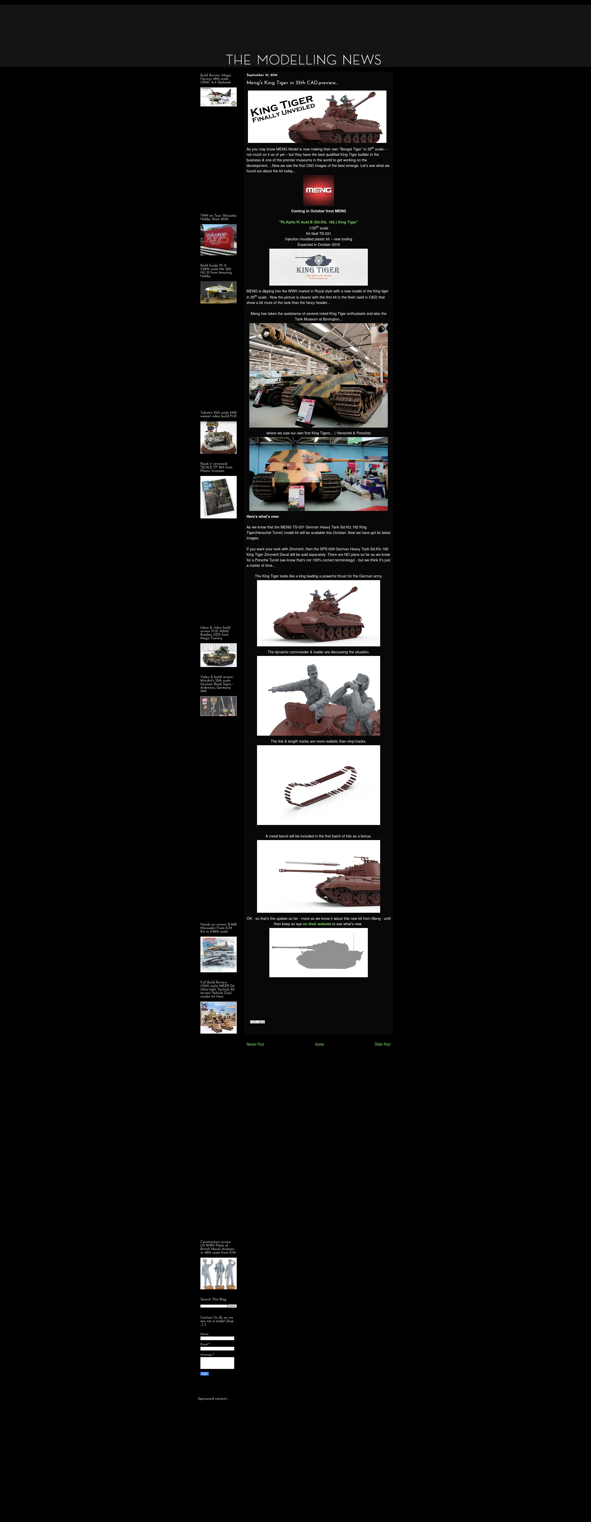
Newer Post (255, 1044)
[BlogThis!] (254, 1021)
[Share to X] (257, 1021)
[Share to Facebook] (260, 1021)
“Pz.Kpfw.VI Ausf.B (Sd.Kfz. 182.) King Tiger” (318, 221)
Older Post (383, 1044)
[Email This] (251, 1021)
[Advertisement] (290, 26)
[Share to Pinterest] (263, 1021)
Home (319, 1044)
